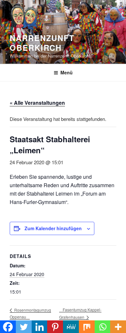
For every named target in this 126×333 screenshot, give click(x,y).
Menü (66, 72)
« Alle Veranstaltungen (37, 102)
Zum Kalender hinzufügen (53, 228)
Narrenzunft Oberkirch (42, 42)
